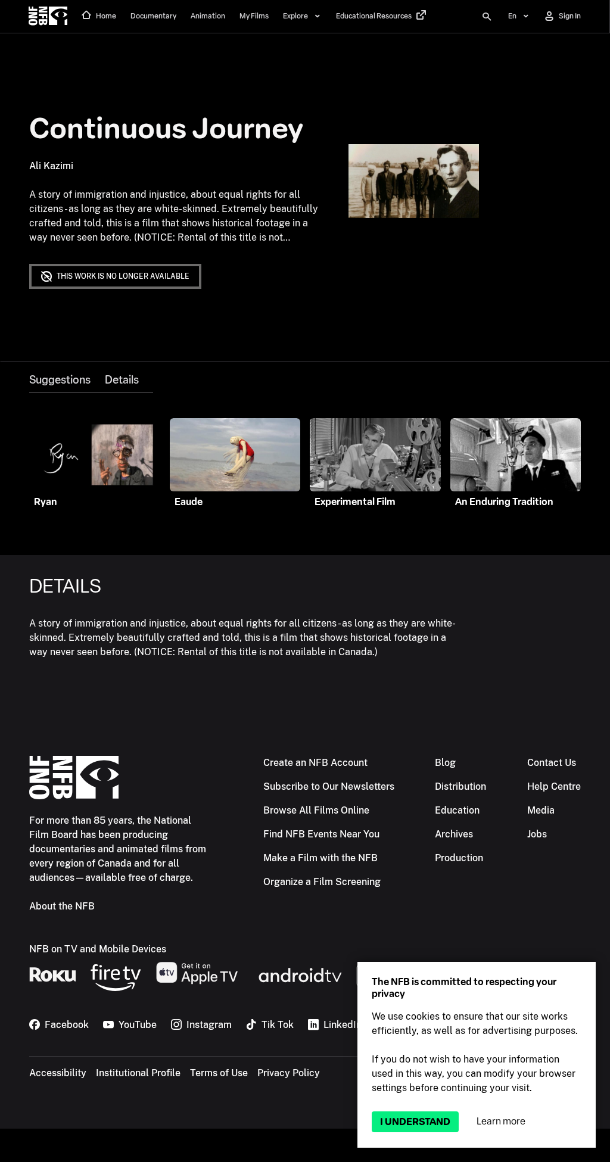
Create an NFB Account (315, 762)
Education (457, 810)
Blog (445, 762)
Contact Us (551, 762)
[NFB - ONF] (48, 17)
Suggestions (60, 380)
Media (541, 810)
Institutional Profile (138, 1073)
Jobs (537, 834)
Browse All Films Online (316, 810)
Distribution (460, 786)
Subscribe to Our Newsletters (328, 786)
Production (459, 858)
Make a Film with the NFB (320, 858)
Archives (454, 834)
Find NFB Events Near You (321, 834)
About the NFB (62, 906)
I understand (415, 1121)
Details (122, 380)
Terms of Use (219, 1073)
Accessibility (57, 1073)
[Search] (487, 17)
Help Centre (554, 786)
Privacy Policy (288, 1073)
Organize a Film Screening (322, 881)
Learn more (501, 1121)
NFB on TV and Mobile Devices (97, 949)
